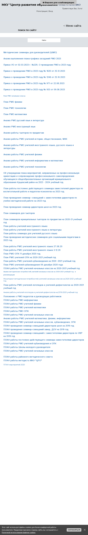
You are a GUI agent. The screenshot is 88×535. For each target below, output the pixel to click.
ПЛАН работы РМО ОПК (16, 311)
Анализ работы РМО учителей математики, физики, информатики (36, 318)
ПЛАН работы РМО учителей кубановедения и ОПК (29, 343)
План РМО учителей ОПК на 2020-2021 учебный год (29, 257)
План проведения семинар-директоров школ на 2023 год (32, 207)
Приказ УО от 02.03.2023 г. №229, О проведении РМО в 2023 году (37, 64)
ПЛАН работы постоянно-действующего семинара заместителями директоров (43, 339)
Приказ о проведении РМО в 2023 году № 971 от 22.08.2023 (33, 83)
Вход (51, 11)
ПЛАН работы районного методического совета (28, 356)
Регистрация (41, 11)
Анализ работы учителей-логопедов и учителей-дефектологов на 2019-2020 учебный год (40, 292)
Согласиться (74, 530)
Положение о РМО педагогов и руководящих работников (32, 296)
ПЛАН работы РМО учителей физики (22, 303)
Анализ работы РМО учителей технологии (24, 166)
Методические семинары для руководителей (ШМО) (30, 52)
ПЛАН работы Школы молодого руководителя (26, 347)
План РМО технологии (14, 108)
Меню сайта (73, 25)
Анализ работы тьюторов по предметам (23, 132)
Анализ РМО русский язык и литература (23, 120)
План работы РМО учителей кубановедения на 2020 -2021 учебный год (39, 261)
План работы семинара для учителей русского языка (30, 233)
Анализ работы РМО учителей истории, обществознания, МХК (35, 139)
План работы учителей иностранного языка (25, 226)
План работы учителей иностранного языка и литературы (32, 229)
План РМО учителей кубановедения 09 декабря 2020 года (33, 264)
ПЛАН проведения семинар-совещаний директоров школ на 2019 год (39, 325)
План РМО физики (12, 102)
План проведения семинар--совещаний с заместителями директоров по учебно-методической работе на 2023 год (40, 199)
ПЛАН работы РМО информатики (20, 300)
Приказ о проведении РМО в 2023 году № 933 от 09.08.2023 (34, 89)
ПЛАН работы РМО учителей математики (24, 307)
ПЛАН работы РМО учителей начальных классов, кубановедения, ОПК (39, 322)
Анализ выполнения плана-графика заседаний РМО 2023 (32, 58)
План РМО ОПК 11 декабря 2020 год (21, 253)
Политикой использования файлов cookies (18, 533)
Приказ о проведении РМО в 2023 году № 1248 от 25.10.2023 (34, 77)
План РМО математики (15, 114)
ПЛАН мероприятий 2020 (14, 365)
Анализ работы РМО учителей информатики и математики (33, 160)
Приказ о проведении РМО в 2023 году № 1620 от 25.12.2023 (34, 71)
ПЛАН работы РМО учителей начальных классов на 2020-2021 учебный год (41, 268)
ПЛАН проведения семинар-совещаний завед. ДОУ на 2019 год (35, 329)
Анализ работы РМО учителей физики (22, 154)
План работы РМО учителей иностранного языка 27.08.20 (32, 246)
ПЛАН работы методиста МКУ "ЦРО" (22, 360)
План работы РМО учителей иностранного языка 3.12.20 (31, 250)
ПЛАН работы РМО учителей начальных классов (28, 314)
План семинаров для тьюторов (19, 213)
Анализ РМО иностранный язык (19, 126)
